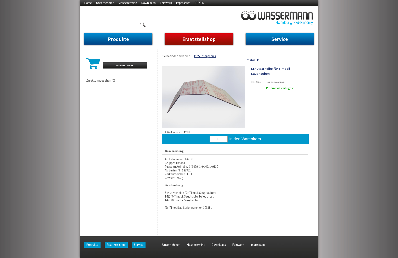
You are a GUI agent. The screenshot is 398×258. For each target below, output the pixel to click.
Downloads (148, 3)
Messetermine (127, 3)
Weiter (251, 59)
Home (88, 3)
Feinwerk (166, 3)
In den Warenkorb (245, 139)
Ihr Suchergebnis (205, 56)
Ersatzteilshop (199, 39)
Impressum (183, 3)
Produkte (118, 39)
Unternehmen (105, 3)
